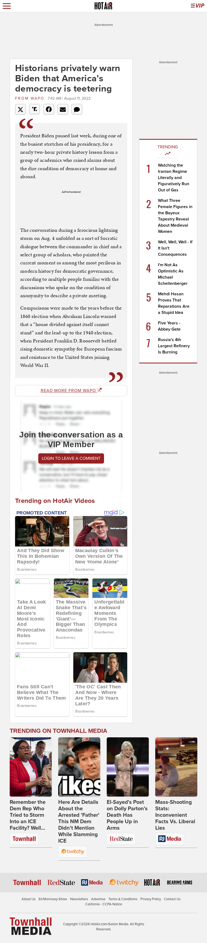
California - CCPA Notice (103, 904)
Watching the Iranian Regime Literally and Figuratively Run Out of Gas (173, 178)
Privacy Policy (150, 899)
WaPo (30, 98)
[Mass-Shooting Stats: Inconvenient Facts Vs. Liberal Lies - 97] (176, 767)
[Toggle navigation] (7, 6)
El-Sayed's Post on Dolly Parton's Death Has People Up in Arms (127, 815)
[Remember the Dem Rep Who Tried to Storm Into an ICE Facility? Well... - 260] (31, 767)
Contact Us (172, 899)
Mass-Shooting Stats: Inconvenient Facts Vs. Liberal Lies (175, 815)
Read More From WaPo (69, 390)
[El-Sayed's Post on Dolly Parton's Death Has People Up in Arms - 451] (128, 767)
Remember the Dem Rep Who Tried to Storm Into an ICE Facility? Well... (28, 815)
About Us (29, 899)
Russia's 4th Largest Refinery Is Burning (174, 346)
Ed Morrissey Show (53, 899)
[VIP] (197, 6)
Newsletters (79, 899)
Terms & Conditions (122, 899)
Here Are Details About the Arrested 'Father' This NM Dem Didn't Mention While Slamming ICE (78, 821)
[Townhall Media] (30, 926)
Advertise (98, 899)
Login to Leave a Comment (71, 458)
